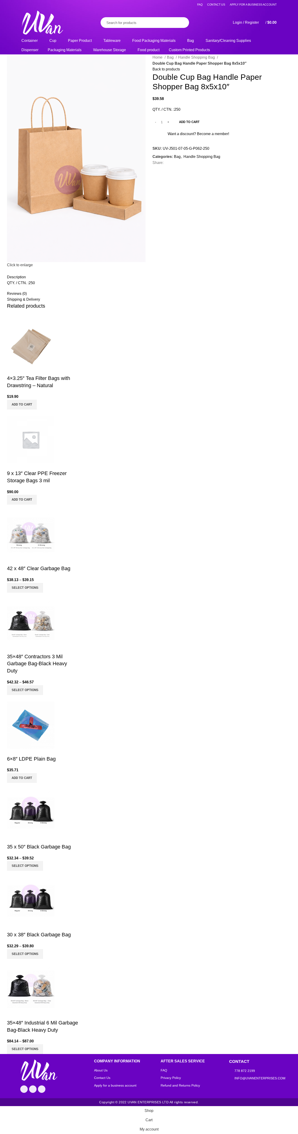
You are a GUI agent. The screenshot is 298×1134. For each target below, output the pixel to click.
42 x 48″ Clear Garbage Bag (38, 568)
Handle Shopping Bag (197, 57)
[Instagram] (41, 1089)
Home (157, 57)
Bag (171, 57)
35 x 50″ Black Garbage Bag (39, 847)
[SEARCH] (180, 22)
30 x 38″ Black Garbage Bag (39, 935)
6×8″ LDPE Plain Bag (31, 759)
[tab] (118, 271)
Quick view (72, 344)
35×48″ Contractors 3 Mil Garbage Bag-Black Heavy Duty (37, 664)
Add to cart (189, 122)
